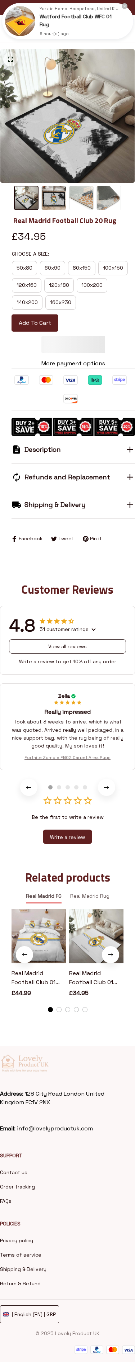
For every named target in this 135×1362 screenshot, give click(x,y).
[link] (20, 21)
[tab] (50, 787)
